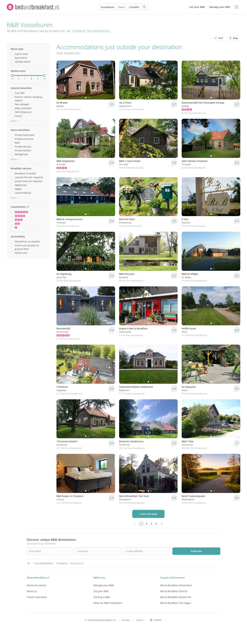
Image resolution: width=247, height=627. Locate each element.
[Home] (28, 563)
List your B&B (100, 591)
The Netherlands (98, 31)
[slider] (12, 75)
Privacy (126, 620)
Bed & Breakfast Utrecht (173, 591)
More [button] (14, 120)
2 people (134, 7)
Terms (139, 620)
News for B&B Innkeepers (107, 603)
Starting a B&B (101, 597)
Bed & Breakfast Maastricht (175, 597)
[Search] (144, 7)
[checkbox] (12, 54)
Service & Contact (36, 585)
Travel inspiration (37, 597)
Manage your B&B (103, 585)
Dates (121, 7)
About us (32, 591)
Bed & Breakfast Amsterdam (176, 585)
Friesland (79, 31)
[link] (33, 7)
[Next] (110, 80)
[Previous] (61, 80)
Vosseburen (107, 7)
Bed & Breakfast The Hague (175, 603)
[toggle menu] (237, 7)
